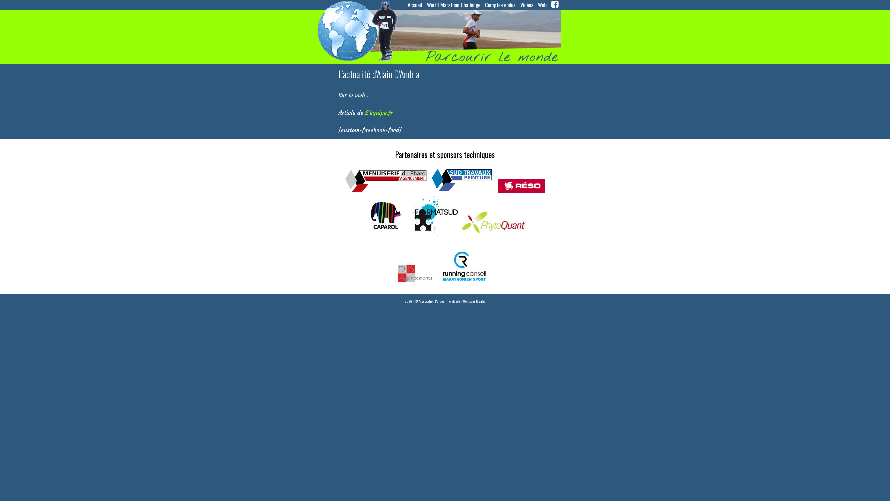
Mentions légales (474, 301)
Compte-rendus (500, 4)
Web (542, 4)
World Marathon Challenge (453, 4)
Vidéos (526, 4)
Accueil (415, 4)
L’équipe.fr (379, 112)
